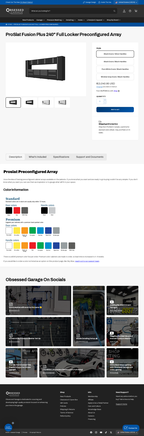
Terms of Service (66, 413)
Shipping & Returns (67, 409)
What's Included (37, 157)
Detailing (70, 20)
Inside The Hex (106, 2)
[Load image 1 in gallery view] (13, 102)
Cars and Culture (94, 406)
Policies (63, 406)
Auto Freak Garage (116, 310)
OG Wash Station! (26, 2)
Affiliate (90, 400)
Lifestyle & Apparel (94, 20)
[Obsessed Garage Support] (130, 11)
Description (15, 157)
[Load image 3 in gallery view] (46, 102)
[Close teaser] (13, 423)
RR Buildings (114, 373)
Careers (91, 416)
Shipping (99, 87)
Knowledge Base (94, 409)
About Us (91, 413)
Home (80, 20)
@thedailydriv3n (14, 310)
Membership (93, 396)
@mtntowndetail (14, 341)
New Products (65, 396)
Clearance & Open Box (69, 400)
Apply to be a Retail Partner (98, 403)
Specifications (61, 157)
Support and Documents (89, 157)
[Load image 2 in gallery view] (29, 102)
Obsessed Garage (15, 432)
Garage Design (91, 2)
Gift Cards (64, 403)
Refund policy (65, 416)
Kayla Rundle (114, 341)
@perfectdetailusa (82, 341)
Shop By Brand (112, 20)
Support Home (121, 404)
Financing (91, 419)
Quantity (101, 96)
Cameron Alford (14, 373)
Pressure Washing (54, 20)
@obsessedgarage (49, 373)
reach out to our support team (87, 261)
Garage (39, 20)
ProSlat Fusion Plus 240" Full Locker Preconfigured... (36, 24)
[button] (136, 11)
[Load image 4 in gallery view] (62, 102)
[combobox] (73, 11)
